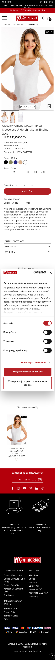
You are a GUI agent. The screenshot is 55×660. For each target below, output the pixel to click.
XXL (36, 172)
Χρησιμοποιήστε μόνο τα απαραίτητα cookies (27, 383)
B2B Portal (34, 585)
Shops (32, 578)
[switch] (47, 332)
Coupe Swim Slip (12, 585)
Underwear (18, 24)
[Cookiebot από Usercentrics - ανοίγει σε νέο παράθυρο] (34, 273)
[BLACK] (6, 162)
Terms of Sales (11, 615)
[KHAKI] (11, 162)
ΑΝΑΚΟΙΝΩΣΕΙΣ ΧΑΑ (38, 592)
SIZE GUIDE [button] (10, 246)
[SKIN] (20, 162)
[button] (27, 107)
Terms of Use (10, 608)
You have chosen (12, 199)
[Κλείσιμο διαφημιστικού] (51, 273)
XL (28, 172)
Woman (7, 24)
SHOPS (8, 2)
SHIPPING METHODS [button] (14, 241)
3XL (43, 172)
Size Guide (9, 595)
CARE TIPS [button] (10, 251)
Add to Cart (27, 191)
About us (33, 575)
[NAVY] (15, 162)
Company (33, 596)
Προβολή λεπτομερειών (33, 362)
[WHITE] (25, 162)
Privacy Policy (10, 612)
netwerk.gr (36, 651)
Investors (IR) (35, 589)
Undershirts (32, 24)
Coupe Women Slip (13, 575)
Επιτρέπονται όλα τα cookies (28, 371)
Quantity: (8, 185)
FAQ (5, 619)
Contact (33, 582)
